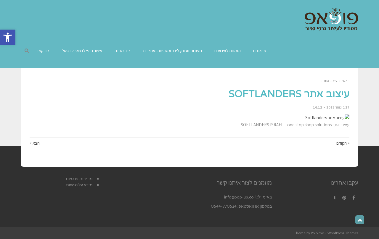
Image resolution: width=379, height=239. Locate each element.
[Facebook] (353, 198)
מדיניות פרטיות (79, 178)
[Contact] (334, 198)
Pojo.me (317, 233)
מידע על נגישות (79, 185)
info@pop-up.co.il (240, 197)
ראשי (345, 80)
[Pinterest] (344, 198)
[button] (7, 37)
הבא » (35, 143)
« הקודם (342, 143)
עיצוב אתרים (328, 80)
